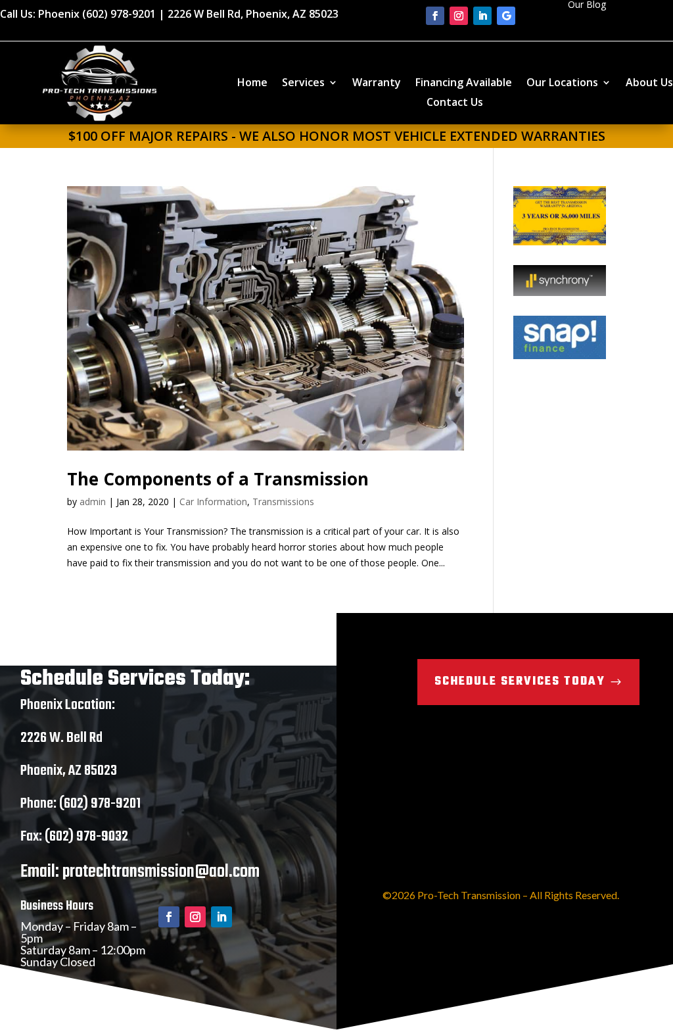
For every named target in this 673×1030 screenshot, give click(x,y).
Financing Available (463, 83)
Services (303, 83)
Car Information (213, 501)
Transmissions (283, 501)
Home (252, 83)
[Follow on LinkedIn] (482, 16)
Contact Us (455, 103)
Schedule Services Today (519, 681)
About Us (649, 83)
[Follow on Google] (506, 16)
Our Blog (587, 5)
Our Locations (562, 83)
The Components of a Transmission (218, 479)
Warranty (376, 83)
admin (93, 501)
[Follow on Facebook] (435, 16)
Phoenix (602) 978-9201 (97, 14)
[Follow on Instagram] (459, 16)
